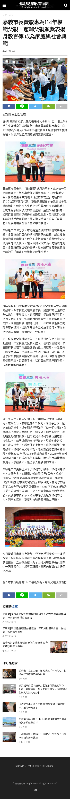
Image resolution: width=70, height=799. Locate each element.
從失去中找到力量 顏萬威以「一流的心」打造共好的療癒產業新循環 (42, 672)
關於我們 (19, 766)
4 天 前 (23, 696)
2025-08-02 (9, 50)
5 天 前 (23, 678)
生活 (11, 15)
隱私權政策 (48, 766)
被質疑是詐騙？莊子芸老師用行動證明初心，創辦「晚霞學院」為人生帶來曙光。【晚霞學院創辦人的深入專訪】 (43, 689)
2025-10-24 (10, 622)
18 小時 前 (25, 741)
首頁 (5, 15)
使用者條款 (33, 766)
